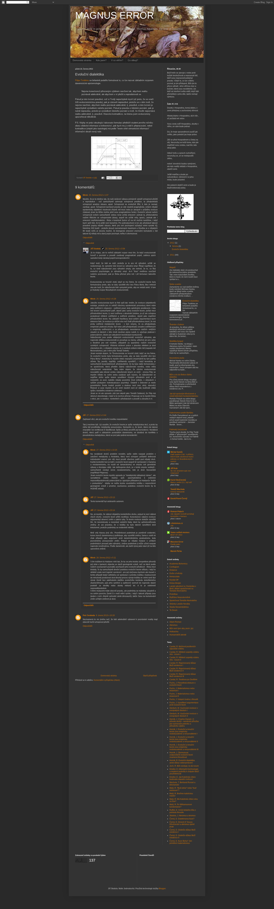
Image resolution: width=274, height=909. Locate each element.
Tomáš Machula (177, 489)
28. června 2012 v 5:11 (106, 558)
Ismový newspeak (177, 492)
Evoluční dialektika (180, 249)
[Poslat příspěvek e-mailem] (103, 178)
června (175, 246)
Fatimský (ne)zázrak (178, 429)
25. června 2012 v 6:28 (106, 299)
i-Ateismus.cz (176, 523)
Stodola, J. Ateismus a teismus (183, 815)
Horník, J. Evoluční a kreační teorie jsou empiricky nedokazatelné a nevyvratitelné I (183, 731)
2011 (172, 255)
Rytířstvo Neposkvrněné (180, 597)
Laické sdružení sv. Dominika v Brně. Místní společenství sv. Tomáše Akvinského (183, 588)
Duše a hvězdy (176, 573)
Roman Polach (177, 511)
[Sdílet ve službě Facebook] (117, 177)
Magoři (173, 267)
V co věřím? (117, 60)
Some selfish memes (179, 532)
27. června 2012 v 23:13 (104, 497)
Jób (171, 526)
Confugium (174, 567)
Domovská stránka (82, 60)
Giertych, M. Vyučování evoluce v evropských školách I (184, 709)
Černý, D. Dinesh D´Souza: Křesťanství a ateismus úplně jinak (182, 824)
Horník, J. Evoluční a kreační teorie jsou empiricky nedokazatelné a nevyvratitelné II (184, 739)
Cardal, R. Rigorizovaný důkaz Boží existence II (183, 669)
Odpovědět (87, 237)
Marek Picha (176, 551)
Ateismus (173, 625)
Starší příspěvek (150, 676)
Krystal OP (174, 580)
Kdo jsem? (101, 60)
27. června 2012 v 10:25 (106, 450)
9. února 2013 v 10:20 (105, 615)
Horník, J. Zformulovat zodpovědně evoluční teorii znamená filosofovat (181, 754)
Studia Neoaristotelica (179, 607)
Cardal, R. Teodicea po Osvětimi (183, 679)
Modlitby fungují (176, 341)
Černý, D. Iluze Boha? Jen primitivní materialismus (181, 842)
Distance (173, 570)
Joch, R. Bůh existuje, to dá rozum (184, 766)
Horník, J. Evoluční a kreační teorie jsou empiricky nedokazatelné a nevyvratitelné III (184, 747)
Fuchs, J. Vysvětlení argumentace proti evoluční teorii (184, 704)
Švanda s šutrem (177, 324)
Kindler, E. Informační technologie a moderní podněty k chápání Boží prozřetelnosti (184, 771)
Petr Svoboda (89, 615)
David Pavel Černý (178, 498)
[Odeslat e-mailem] (108, 177)
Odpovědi (90, 243)
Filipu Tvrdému (82, 80)
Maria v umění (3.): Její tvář (181, 482)
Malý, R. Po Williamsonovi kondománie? (181, 805)
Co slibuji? (133, 60)
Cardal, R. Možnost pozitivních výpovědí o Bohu (183, 647)
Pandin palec (175, 544)
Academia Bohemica (178, 564)
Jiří (84, 415)
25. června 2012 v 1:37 (98, 195)
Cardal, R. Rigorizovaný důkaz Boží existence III (183, 675)
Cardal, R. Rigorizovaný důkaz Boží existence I (183, 664)
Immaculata (174, 576)
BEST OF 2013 (176, 535)
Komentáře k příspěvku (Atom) (107, 680)
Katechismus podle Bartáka (181, 413)
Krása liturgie (175, 583)
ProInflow (174, 594)
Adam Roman (175, 622)
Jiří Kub (173, 468)
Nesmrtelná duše (177, 358)
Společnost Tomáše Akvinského (183, 600)
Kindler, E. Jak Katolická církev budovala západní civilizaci (183, 778)
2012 (172, 243)
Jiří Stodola (95, 249)
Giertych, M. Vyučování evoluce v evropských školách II (184, 714)
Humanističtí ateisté (178, 635)
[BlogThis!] (111, 177)
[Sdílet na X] (114, 177)
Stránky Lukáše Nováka (180, 604)
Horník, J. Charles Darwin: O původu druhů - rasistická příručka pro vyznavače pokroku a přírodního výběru (184, 722)
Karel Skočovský (178, 480)
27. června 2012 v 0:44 (96, 415)
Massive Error (176, 542)
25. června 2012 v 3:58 (115, 249)
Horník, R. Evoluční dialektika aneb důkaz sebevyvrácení (182, 761)
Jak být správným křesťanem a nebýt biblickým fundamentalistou (184, 395)
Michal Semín (176, 452)
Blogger (162, 888)
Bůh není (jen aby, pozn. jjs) (181, 628)
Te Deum (173, 610)
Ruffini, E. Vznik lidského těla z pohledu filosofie (183, 811)
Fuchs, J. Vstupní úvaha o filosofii (184, 699)
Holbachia (174, 631)
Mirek (85, 195)
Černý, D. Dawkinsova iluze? (182, 819)
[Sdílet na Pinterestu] (120, 177)
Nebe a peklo (175, 284)
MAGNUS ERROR (114, 15)
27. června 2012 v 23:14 (104, 510)
